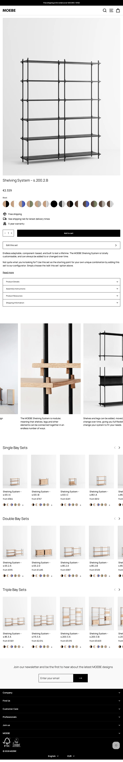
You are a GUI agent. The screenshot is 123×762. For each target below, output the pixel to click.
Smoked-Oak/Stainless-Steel (110, 204)
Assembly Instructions (15, 288)
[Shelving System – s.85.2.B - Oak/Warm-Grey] (105, 575)
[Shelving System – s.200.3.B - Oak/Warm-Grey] (105, 646)
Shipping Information (15, 302)
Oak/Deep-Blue (22, 204)
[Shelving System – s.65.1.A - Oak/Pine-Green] (15, 504)
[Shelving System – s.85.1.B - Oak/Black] (120, 504)
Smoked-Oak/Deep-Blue (86, 204)
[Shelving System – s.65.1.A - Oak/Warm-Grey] (19, 504)
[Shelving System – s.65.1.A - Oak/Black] (4, 504)
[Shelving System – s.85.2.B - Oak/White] (94, 575)
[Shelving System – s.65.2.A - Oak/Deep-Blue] (11, 575)
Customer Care (10, 708)
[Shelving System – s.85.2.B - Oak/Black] (91, 575)
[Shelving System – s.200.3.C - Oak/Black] (120, 646)
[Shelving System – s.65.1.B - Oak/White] (37, 504)
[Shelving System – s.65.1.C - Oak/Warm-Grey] (76, 504)
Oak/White (14, 204)
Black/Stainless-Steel (62, 204)
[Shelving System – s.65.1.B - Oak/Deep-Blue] (40, 504)
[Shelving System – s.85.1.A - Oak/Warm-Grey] (105, 504)
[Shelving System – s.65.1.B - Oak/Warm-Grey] (48, 504)
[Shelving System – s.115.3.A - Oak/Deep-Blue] (40, 646)
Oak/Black (6, 204)
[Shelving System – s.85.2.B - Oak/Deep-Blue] (98, 575)
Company (7, 692)
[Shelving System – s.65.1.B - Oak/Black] (33, 504)
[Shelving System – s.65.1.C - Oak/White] (65, 504)
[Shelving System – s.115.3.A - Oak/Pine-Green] (44, 646)
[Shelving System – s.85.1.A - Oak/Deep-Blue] (98, 504)
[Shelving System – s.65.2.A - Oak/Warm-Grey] (19, 575)
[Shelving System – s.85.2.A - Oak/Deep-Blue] (69, 575)
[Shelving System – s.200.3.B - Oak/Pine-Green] (102, 646)
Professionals (9, 716)
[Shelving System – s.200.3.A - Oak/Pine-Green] (73, 646)
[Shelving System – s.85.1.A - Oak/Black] (91, 504)
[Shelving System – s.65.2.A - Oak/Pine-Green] (15, 575)
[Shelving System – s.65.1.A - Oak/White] (8, 504)
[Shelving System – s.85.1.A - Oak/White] (94, 504)
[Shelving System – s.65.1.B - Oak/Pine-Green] (44, 504)
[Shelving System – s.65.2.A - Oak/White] (8, 575)
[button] (119, 447)
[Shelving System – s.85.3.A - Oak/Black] (4, 646)
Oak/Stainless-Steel (46, 204)
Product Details (12, 281)
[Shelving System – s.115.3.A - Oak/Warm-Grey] (48, 646)
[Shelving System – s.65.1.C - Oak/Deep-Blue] (69, 504)
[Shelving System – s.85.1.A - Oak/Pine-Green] (102, 504)
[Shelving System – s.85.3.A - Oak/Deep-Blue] (11, 646)
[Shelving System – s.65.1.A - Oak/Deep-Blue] (11, 504)
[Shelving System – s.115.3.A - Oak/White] (37, 646)
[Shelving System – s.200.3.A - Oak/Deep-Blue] (69, 646)
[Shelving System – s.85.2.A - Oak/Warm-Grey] (76, 575)
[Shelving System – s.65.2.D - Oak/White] (37, 575)
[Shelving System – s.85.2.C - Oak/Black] (120, 575)
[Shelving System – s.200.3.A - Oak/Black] (62, 646)
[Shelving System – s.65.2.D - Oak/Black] (33, 575)
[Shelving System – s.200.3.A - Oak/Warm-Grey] (76, 646)
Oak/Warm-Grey (38, 204)
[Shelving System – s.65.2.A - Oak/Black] (4, 575)
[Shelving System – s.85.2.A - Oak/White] (65, 575)
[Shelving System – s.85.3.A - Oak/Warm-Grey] (19, 646)
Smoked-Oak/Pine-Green (94, 204)
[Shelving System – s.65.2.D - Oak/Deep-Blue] (40, 575)
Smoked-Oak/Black (70, 204)
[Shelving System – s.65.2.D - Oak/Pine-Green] (44, 575)
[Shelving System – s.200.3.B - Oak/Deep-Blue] (98, 646)
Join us (6, 725)
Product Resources (14, 296)
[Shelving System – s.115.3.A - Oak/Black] (33, 646)
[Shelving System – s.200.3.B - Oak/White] (94, 646)
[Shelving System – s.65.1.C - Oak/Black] (62, 504)
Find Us (6, 700)
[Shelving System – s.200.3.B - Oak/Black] (91, 646)
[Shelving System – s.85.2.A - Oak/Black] (62, 575)
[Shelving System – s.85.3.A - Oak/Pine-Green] (15, 646)
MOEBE (6, 733)
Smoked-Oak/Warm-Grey (102, 204)
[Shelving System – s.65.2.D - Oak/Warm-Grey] (48, 575)
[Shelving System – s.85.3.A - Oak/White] (8, 646)
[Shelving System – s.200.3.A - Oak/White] (65, 646)
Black (54, 204)
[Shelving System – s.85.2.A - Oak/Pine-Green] (73, 575)
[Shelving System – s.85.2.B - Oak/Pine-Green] (102, 575)
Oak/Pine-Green (30, 204)
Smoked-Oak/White (78, 204)
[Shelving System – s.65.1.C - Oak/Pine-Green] (73, 504)
